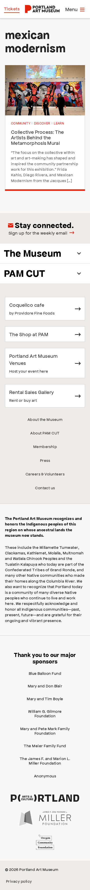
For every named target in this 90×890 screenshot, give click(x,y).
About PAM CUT (45, 432)
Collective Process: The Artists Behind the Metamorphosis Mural (37, 137)
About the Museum (45, 419)
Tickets (12, 8)
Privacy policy (19, 881)
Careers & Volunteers (45, 473)
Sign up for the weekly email (37, 233)
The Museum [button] (33, 253)
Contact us (45, 487)
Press (45, 460)
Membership (45, 446)
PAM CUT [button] (24, 273)
